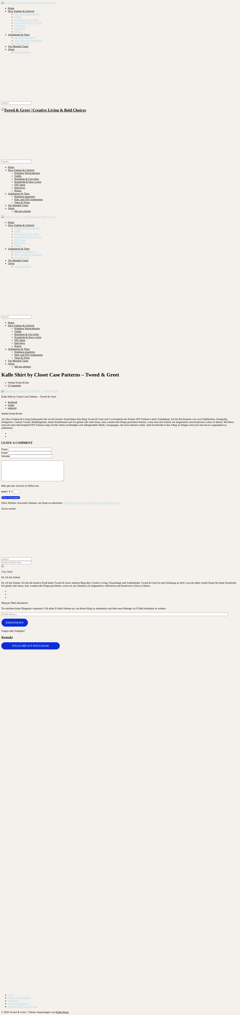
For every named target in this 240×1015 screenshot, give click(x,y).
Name (4, 449)
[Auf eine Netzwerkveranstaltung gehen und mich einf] (60, 915)
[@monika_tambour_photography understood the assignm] (100, 890)
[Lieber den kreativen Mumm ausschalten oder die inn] (21, 667)
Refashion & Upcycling (26, 20)
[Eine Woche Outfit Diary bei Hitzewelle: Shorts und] (60, 660)
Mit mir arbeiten (22, 52)
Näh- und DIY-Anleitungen (28, 40)
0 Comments (14, 385)
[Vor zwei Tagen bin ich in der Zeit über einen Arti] (219, 748)
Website (5, 456)
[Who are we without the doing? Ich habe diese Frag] (140, 892)
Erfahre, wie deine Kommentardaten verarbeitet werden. (92, 503)
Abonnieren (15, 622)
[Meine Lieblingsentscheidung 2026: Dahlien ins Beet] (179, 681)
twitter (11, 405)
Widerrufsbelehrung (18, 1003)
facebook (12, 402)
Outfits (17, 17)
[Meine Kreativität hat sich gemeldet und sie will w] (140, 710)
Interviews (19, 28)
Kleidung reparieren (24, 37)
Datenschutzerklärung (19, 997)
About (11, 49)
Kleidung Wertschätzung (27, 14)
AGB (11, 994)
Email (4, 452)
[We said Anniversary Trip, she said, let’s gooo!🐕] (21, 845)
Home (11, 8)
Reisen (17, 31)
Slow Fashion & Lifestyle (21, 11)
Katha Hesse (62, 1012)
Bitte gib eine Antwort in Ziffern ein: (20, 485)
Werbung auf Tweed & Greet (23, 1006)
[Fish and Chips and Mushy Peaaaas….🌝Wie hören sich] (100, 677)
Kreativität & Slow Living (27, 23)
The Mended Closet (18, 46)
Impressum (13, 1000)
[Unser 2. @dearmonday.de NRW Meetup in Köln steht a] (219, 893)
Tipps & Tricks (22, 43)
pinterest (12, 408)
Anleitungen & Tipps (19, 34)
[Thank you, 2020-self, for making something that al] (179, 849)
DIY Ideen (19, 25)
